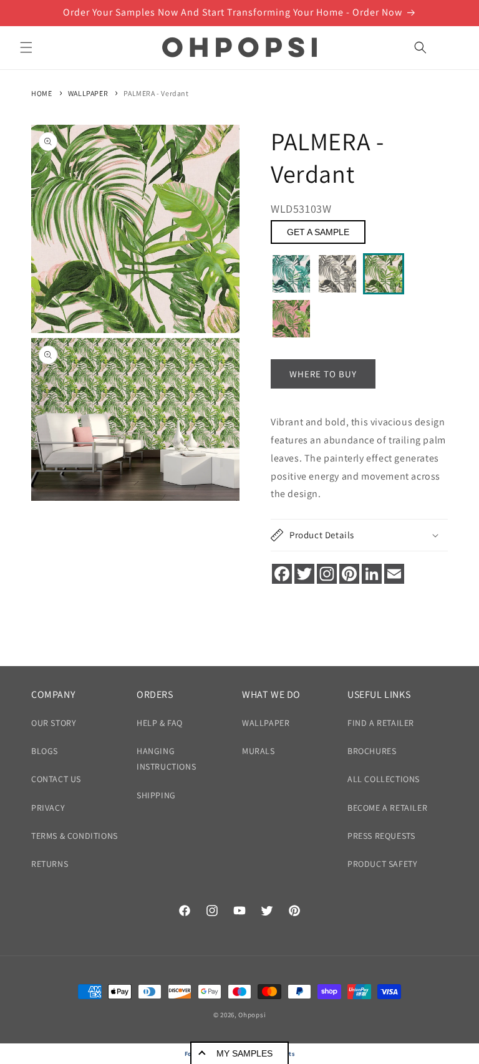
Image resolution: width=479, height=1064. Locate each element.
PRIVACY (48, 807)
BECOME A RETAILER (387, 807)
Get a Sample (318, 232)
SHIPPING (156, 795)
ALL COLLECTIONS (383, 779)
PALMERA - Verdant (155, 93)
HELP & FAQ (160, 722)
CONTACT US (56, 779)
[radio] (291, 273)
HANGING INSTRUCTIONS (166, 758)
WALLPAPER (88, 93)
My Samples (244, 1053)
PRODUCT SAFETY (382, 863)
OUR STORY (53, 722)
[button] (26, 47)
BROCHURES (371, 751)
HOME (41, 93)
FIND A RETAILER (380, 722)
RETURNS (49, 863)
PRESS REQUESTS (381, 835)
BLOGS (44, 751)
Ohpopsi (252, 1014)
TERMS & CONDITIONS (74, 835)
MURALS (258, 751)
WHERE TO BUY (323, 374)
